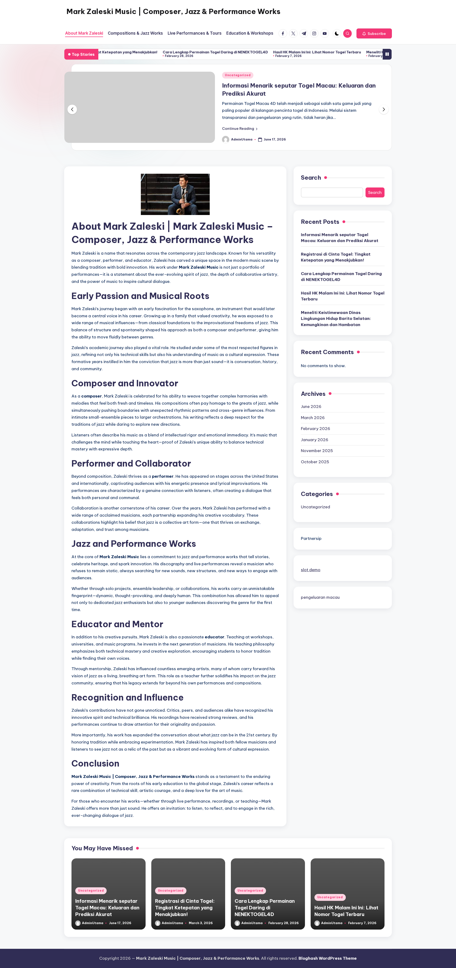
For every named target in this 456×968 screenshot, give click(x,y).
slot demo (310, 569)
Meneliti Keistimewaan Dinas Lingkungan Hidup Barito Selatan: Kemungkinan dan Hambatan (336, 318)
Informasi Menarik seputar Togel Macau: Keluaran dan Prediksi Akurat (339, 237)
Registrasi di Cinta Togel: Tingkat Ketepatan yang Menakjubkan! (335, 257)
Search (311, 177)
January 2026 (314, 439)
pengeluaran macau (320, 597)
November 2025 (317, 450)
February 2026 (315, 428)
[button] (374, 33)
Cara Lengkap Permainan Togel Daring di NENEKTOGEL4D (185, 52)
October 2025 (315, 461)
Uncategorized (238, 75)
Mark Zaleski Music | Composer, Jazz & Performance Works (173, 11)
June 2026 (311, 406)
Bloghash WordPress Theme (328, 958)
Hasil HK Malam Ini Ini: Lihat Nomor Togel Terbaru (287, 52)
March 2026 (313, 417)
